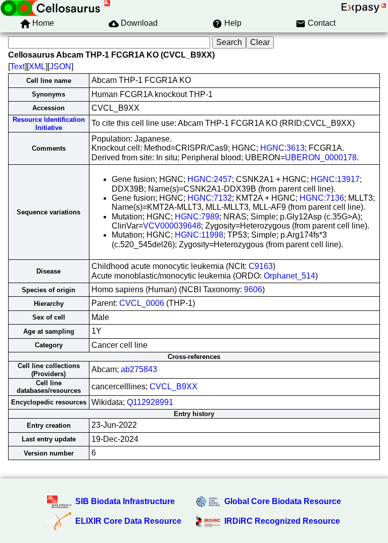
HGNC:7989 (197, 216)
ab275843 (139, 369)
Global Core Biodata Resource (282, 501)
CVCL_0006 (141, 303)
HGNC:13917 (335, 179)
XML (37, 66)
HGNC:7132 (209, 198)
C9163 (261, 266)
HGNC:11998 (199, 235)
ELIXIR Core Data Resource (128, 521)
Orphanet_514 (289, 276)
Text (17, 66)
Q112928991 (150, 402)
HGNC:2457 (209, 179)
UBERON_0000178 (321, 157)
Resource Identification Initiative (49, 123)
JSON (60, 66)
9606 (253, 289)
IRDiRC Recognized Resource (282, 521)
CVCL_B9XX (174, 386)
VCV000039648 (172, 225)
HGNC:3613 (282, 148)
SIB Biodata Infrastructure (125, 501)
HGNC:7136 (322, 198)
